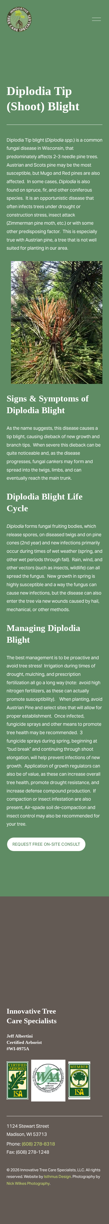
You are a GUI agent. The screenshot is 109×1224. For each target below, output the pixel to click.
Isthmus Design (57, 1176)
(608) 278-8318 (38, 1144)
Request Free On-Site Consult (46, 844)
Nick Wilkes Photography (28, 1183)
